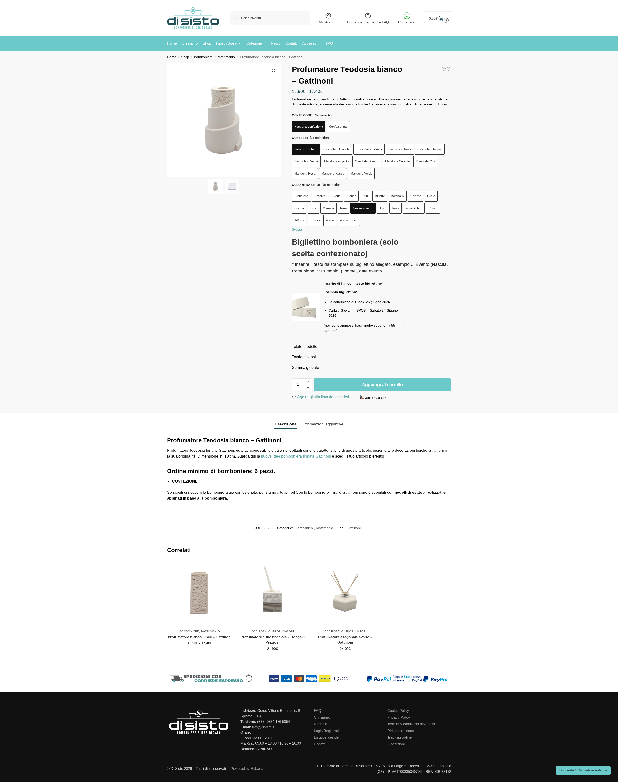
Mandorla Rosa (304, 173)
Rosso (432, 208)
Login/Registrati (326, 731)
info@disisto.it (263, 727)
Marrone (328, 208)
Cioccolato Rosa (399, 149)
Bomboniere (203, 57)
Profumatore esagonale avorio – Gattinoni (345, 640)
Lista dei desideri (327, 737)
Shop (185, 57)
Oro (382, 208)
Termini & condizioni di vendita (411, 724)
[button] (438, 18)
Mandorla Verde (361, 173)
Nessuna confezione (308, 126)
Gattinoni (354, 528)
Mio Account (328, 22)
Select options (200, 653)
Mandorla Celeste (397, 161)
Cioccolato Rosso (429, 149)
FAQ (317, 710)
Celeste (415, 196)
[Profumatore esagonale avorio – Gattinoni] (345, 594)
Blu (365, 196)
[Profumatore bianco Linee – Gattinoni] (200, 594)
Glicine (299, 208)
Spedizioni (396, 744)
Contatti (320, 744)
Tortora (315, 220)
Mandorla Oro (425, 161)
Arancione (301, 196)
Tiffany (299, 220)
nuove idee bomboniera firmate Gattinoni (296, 456)
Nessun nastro (363, 208)
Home (171, 57)
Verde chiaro (348, 220)
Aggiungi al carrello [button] (272, 659)
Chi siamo (322, 717)
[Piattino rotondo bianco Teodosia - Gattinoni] (448, 68)
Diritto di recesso (400, 731)
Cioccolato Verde (306, 161)
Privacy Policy (398, 717)
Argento (319, 196)
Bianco (351, 196)
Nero (343, 208)
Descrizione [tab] (285, 424)
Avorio (335, 196)
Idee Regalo (261, 631)
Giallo (431, 196)
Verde (330, 220)
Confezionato (338, 126)
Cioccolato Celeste (369, 149)
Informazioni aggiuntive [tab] (323, 424)
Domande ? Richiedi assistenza (583, 770)
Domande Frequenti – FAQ (368, 22)
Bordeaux (397, 196)
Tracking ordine (399, 737)
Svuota (297, 229)
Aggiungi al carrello (382, 384)
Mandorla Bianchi (367, 161)
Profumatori (283, 631)
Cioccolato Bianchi (336, 149)
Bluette (380, 196)
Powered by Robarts (247, 768)
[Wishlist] (230, 568)
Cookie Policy (398, 710)
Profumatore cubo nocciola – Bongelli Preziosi (272, 640)
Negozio (320, 724)
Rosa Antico (413, 208)
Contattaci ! (407, 22)
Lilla (313, 208)
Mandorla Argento (336, 161)
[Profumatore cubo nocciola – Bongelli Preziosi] (272, 594)
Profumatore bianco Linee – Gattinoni (199, 637)
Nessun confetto (305, 149)
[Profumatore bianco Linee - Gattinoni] (443, 68)
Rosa (395, 208)
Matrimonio (226, 57)
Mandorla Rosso (333, 173)
